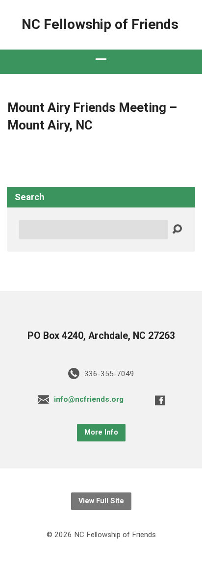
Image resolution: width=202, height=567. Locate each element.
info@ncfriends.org (89, 399)
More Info (101, 432)
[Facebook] (160, 400)
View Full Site (101, 501)
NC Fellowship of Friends (100, 24)
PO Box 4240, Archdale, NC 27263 (101, 335)
